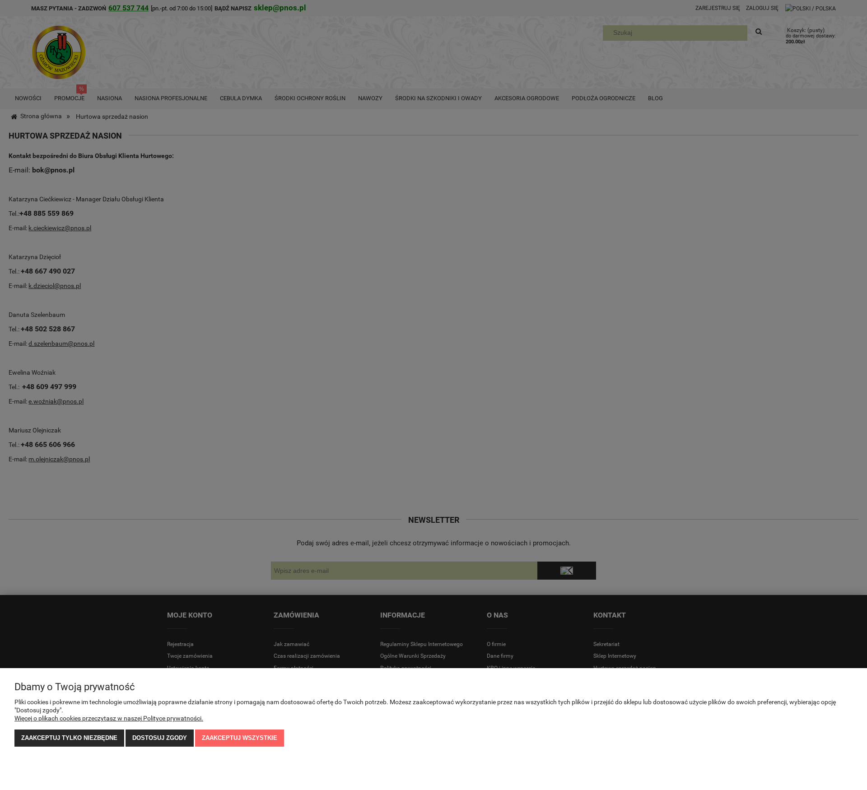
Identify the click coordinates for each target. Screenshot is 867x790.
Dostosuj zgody (159, 737)
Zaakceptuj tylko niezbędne (69, 737)
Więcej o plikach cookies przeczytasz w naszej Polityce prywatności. (108, 718)
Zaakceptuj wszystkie (239, 737)
